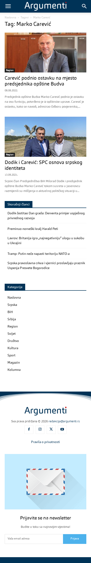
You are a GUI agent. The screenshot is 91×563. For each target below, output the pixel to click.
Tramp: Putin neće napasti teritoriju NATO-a (38, 254)
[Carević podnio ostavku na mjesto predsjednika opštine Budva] (45, 52)
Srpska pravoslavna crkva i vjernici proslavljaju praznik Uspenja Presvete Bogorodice (46, 266)
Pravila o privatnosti (45, 442)
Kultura (12, 348)
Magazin (13, 362)
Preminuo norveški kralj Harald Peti (32, 229)
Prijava (74, 538)
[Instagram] (40, 429)
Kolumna (14, 370)
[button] (7, 6)
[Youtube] (62, 429)
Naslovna (10, 17)
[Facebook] (28, 429)
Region (10, 70)
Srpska (12, 305)
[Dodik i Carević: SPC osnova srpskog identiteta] (45, 137)
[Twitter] (51, 429)
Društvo (13, 341)
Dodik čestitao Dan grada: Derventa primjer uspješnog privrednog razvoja (46, 216)
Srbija (11, 319)
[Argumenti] (45, 411)
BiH (10, 312)
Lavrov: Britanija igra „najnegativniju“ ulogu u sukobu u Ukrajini (45, 241)
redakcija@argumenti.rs (64, 421)
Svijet (11, 333)
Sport (11, 355)
